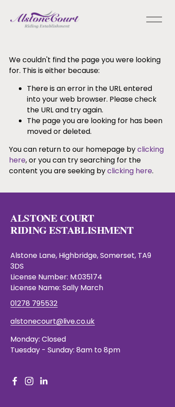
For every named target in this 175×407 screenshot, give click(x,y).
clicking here (129, 171)
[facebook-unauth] (14, 381)
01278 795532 (33, 303)
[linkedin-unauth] (43, 381)
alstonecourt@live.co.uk (52, 321)
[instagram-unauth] (29, 381)
